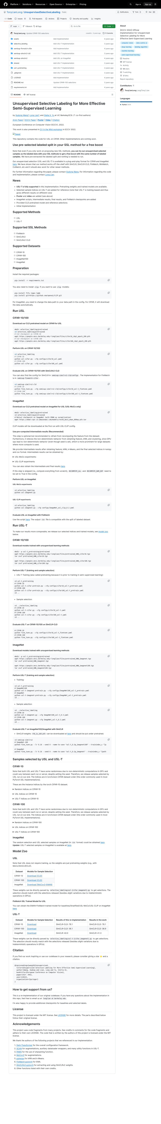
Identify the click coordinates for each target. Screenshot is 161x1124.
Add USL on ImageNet (62, 58)
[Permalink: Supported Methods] (11, 212)
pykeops (20, 1058)
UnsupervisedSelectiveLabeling (42, 12)
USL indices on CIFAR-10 (26, 794)
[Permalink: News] (11, 180)
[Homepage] (6, 4)
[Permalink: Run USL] (11, 310)
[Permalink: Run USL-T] (11, 525)
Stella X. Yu (49, 115)
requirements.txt (20, 87)
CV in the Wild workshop (51, 129)
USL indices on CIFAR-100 (26, 827)
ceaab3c (89, 33)
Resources (40, 4)
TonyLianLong (14, 12)
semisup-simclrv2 (20, 58)
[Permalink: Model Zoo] (11, 851)
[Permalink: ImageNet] (11, 401)
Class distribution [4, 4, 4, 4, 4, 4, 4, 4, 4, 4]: (42, 798)
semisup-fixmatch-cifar (23, 49)
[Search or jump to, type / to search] (130, 4)
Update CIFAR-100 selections (37, 33)
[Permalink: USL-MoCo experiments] (11, 484)
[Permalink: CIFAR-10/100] (11, 318)
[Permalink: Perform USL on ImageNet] (11, 479)
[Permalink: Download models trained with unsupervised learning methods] (11, 545)
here (15, 164)
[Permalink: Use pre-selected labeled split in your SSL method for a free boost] (11, 144)
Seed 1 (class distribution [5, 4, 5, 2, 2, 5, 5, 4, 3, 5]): (62, 794)
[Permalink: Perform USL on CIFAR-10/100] (11, 348)
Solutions (27, 4)
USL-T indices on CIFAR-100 (27, 832)
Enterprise (70, 4)
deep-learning (126, 47)
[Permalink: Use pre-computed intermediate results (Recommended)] (11, 431)
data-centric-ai (141, 43)
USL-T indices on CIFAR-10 (27, 798)
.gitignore (17, 73)
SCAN (19, 1048)
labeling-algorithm (141, 47)
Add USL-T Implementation (63, 44)
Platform (14, 4)
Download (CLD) (34, 876)
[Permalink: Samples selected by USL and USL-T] (11, 759)
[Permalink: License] (11, 1009)
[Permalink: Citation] (11, 950)
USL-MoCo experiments (25, 457)
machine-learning (128, 51)
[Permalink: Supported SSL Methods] (11, 227)
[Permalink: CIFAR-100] (11, 804)
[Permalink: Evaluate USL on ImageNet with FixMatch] (11, 515)
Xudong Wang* (22, 115)
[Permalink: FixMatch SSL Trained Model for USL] (11, 901)
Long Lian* (34, 115)
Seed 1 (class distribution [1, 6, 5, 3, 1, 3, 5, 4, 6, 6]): (62, 789)
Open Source (56, 4)
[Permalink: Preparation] (11, 268)
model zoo (103, 531)
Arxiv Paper (18, 120)
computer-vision (127, 43)
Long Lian (49, 174)
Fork (138, 12)
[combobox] (87, 26)
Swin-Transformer (24, 1045)
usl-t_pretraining (20, 68)
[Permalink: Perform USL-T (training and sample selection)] (11, 570)
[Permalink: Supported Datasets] (11, 246)
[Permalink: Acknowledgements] (11, 1024)
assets (16, 39)
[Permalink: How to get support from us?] (11, 989)
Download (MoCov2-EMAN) (39, 884)
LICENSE (17, 78)
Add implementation (61, 39)
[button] (109, 280)
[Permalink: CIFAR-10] (11, 766)
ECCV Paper (30, 120)
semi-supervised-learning (131, 55)
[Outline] (112, 94)
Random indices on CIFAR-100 (28, 822)
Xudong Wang (72, 172)
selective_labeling (20, 44)
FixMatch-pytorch (24, 1062)
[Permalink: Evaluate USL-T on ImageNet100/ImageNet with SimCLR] (11, 729)
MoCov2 (20, 1055)
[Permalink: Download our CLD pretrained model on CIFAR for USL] (11, 323)
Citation (56, 120)
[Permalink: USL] (11, 858)
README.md (18, 82)
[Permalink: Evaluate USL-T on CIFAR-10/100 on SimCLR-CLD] (11, 624)
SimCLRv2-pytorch (25, 1065)
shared (16, 63)
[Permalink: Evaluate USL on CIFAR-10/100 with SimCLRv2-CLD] (11, 370)
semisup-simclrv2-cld (22, 53)
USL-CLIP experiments (25, 461)
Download (31, 924)
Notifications (124, 12)
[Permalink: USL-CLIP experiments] (11, 499)
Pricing (83, 4)
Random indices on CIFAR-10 (27, 789)
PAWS (19, 1052)
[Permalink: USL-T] (11, 914)
